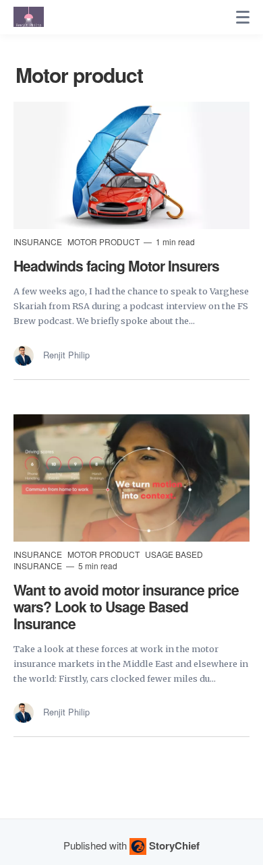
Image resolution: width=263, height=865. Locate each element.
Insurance (38, 241)
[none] (243, 17)
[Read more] (131, 165)
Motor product (104, 241)
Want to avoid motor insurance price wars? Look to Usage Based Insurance (126, 606)
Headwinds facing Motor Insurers (116, 265)
